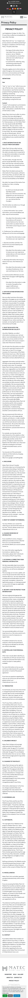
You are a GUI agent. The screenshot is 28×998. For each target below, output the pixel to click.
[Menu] (21, 17)
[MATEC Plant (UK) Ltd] (14, 968)
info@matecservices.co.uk (15, 3)
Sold (14, 974)
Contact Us (18, 977)
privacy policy (6, 993)
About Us (9, 977)
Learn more (16, 995)
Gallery (20, 974)
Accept (5, 995)
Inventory (8, 974)
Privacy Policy (14, 980)
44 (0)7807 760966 (14, 1)
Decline (10, 995)
